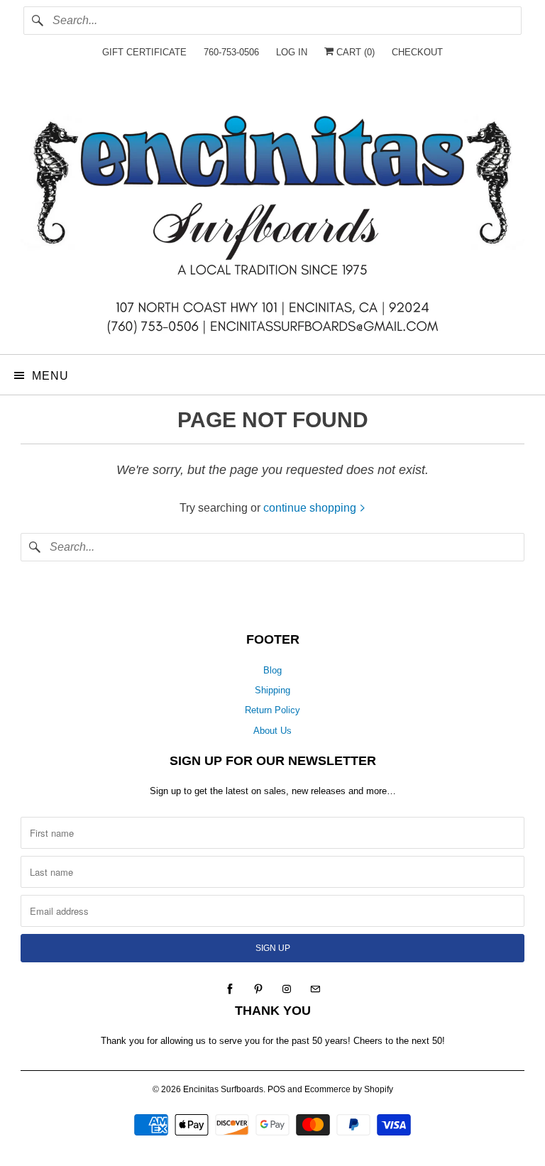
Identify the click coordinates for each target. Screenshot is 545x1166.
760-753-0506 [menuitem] (231, 52)
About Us (272, 730)
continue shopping (311, 508)
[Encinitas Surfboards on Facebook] (230, 989)
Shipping (272, 690)
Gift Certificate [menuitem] (144, 52)
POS (276, 1089)
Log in (291, 52)
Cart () (354, 52)
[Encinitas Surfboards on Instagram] (286, 989)
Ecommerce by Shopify (348, 1089)
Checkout (417, 52)
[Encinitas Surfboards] (272, 215)
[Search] (37, 20)
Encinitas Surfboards (223, 1089)
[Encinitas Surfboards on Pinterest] (258, 989)
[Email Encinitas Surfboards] (315, 989)
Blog (272, 670)
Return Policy (272, 710)
